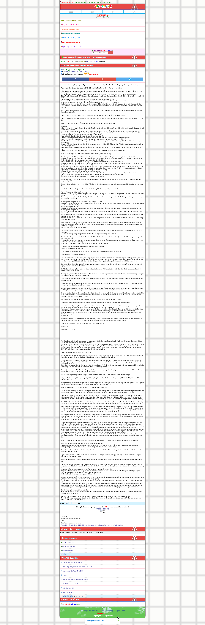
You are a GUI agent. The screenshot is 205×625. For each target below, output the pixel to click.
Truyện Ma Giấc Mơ (68, 546)
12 (73, 503)
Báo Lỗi (82, 61)
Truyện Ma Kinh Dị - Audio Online (77, 71)
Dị (111, 525)
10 (76, 596)
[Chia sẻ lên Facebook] (75, 79)
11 (79, 596)
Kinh (79, 525)
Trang (62, 525)
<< (67, 503)
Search (63, 61)
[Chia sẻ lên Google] (102, 79)
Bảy (86, 525)
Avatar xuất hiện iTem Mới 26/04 (73, 571)
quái (92, 525)
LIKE (99, 509)
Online (120, 525)
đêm (89, 525)
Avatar (65, 575)
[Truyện (71, 525)
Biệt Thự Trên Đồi (67, 550)
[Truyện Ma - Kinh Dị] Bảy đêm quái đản (75, 579)
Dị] (83, 525)
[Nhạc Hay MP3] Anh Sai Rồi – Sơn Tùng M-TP (77, 567)
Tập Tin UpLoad (91, 61)
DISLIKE (106, 509)
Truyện (101, 525)
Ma (75, 525)
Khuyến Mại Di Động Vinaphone (72, 562)
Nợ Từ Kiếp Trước (68, 542)
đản (96, 525)
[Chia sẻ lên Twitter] (129, 79)
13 (76, 503)
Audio (115, 525)
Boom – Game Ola (68, 592)
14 (66, 525)
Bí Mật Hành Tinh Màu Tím (71, 584)
